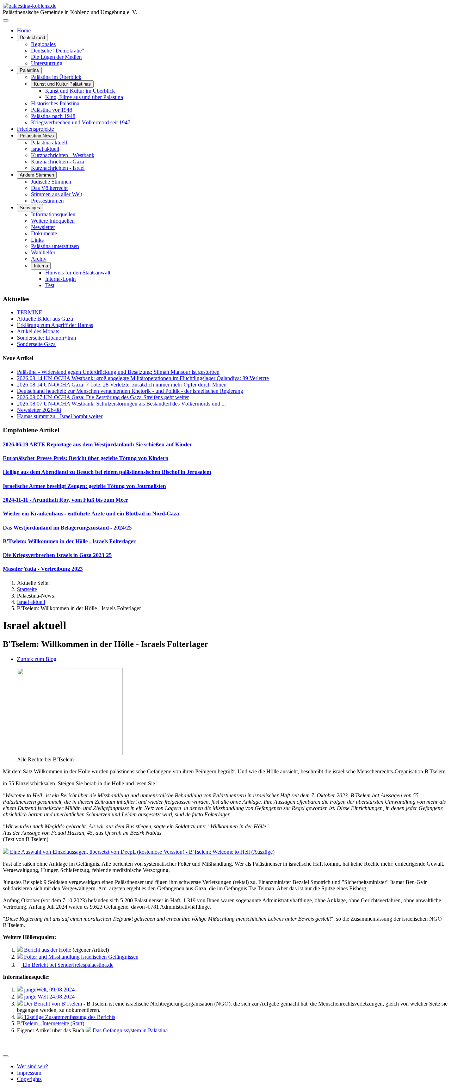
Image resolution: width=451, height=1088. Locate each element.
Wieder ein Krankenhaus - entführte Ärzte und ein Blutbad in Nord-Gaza (91, 514)
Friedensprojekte (35, 129)
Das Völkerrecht (49, 188)
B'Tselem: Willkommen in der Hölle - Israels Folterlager (69, 541)
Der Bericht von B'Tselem (52, 1004)
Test (49, 285)
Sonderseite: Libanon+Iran (46, 338)
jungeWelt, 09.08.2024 (49, 990)
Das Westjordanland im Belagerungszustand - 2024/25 (67, 528)
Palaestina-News (37, 135)
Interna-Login (60, 279)
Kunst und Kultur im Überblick (80, 91)
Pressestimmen (47, 201)
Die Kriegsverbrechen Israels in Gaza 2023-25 (57, 555)
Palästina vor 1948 (51, 110)
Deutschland (32, 37)
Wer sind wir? (32, 1066)
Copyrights (29, 1079)
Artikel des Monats (38, 331)
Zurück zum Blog (36, 659)
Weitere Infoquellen (53, 221)
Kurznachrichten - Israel (58, 168)
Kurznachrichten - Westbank (62, 155)
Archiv (39, 259)
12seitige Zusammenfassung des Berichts (69, 1017)
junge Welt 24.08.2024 (49, 997)
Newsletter (43, 227)
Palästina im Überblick (56, 77)
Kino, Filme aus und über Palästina (84, 97)
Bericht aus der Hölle (47, 950)
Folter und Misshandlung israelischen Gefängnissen (80, 957)
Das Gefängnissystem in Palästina (129, 1030)
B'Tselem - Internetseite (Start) (50, 1023)
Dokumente (44, 233)
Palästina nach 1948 (53, 116)
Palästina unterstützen (55, 246)
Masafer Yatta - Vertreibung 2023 (43, 569)
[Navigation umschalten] (5, 20)
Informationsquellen (53, 214)
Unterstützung (46, 63)
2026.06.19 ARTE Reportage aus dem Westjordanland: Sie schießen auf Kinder (97, 444)
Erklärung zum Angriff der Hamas (55, 325)
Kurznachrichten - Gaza (57, 162)
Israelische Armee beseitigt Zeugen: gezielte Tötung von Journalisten (84, 486)
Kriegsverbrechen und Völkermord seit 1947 (80, 122)
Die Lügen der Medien (56, 57)
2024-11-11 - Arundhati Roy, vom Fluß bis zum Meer (65, 500)
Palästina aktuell (49, 143)
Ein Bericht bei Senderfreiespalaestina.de (67, 965)
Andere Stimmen (37, 175)
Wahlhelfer (43, 252)
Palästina (29, 70)
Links (37, 240)
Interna (41, 265)
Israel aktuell (45, 149)
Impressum (29, 1073)
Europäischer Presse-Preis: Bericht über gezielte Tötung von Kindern (85, 458)
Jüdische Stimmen (51, 182)
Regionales (43, 44)
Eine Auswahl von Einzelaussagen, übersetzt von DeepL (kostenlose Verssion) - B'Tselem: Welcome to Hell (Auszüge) (141, 852)
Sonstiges (30, 207)
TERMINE (29, 312)
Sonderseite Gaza (36, 344)
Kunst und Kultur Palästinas (62, 84)
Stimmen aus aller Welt (56, 194)
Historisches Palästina (55, 103)
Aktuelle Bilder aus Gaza (45, 319)
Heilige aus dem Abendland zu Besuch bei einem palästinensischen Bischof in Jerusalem (107, 472)
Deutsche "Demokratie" (57, 51)
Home (24, 30)
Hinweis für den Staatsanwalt (77, 273)
